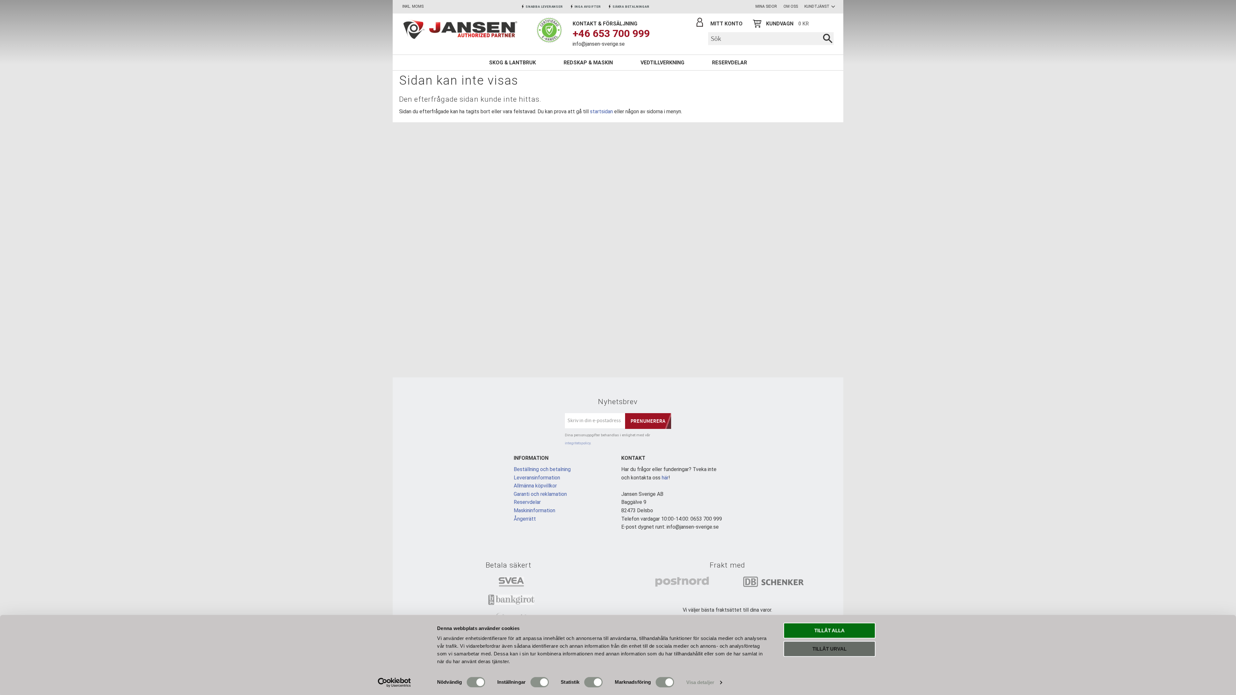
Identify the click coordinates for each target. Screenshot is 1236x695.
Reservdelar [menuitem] (729, 63)
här (665, 478)
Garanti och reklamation (540, 494)
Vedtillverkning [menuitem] (662, 63)
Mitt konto (726, 24)
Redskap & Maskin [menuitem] (588, 63)
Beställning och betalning (542, 469)
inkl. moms (413, 6)
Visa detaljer (700, 682)
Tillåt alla (829, 630)
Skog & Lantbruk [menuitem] (512, 63)
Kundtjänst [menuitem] (816, 6)
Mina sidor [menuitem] (766, 6)
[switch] (539, 682)
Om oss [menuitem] (790, 6)
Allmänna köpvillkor (535, 486)
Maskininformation (534, 510)
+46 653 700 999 (611, 33)
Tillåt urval (829, 649)
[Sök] (828, 38)
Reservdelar (527, 502)
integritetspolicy (577, 443)
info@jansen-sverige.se (599, 44)
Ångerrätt (525, 519)
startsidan (601, 111)
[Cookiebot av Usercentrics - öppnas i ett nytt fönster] (394, 682)
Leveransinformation (537, 478)
